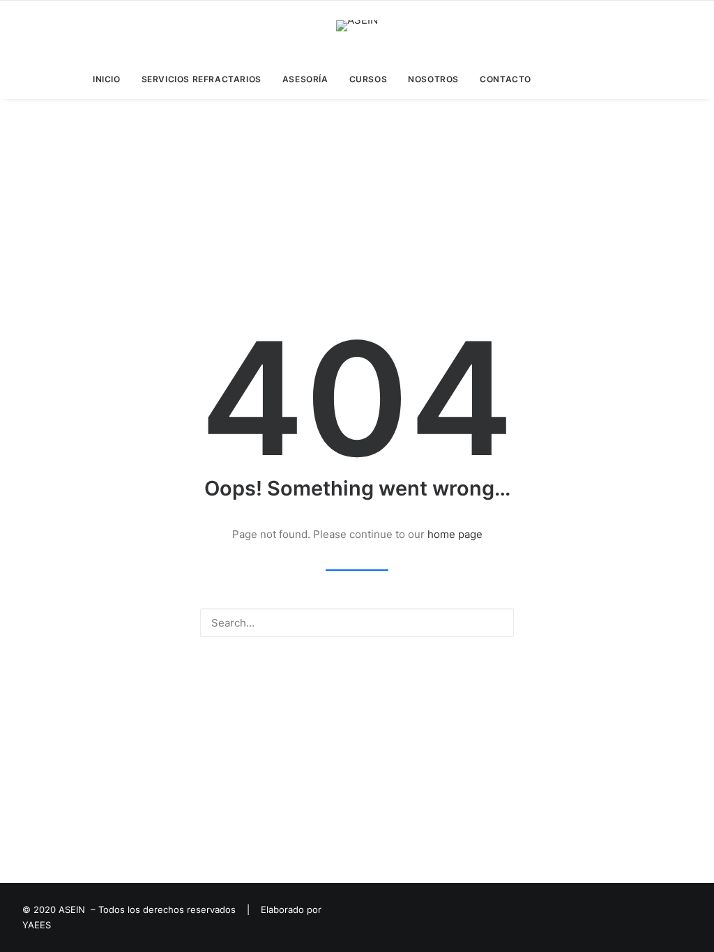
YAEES (36, 924)
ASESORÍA (305, 79)
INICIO (107, 79)
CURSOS (368, 79)
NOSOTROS (433, 79)
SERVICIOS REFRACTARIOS (201, 79)
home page (455, 534)
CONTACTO (505, 79)
